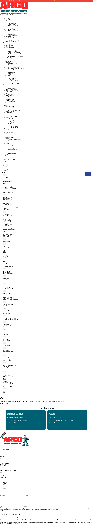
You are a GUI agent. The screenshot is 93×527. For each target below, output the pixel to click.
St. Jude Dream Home (13, 145)
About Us (5, 128)
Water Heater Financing (13, 142)
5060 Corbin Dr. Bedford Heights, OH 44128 (10, 468)
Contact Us (7, 156)
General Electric (8, 85)
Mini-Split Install (11, 24)
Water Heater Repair (12, 50)
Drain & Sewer (8, 75)
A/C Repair (7, 18)
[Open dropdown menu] (7, 164)
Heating (4, 26)
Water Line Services (9, 111)
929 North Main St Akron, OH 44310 (8, 470)
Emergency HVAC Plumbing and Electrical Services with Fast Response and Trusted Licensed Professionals (30, 0)
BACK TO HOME (4, 403)
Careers (7, 150)
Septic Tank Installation (13, 116)
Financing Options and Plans (14, 139)
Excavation (5, 105)
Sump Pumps (8, 62)
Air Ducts (10, 123)
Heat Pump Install (12, 39)
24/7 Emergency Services (10, 159)
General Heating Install (10, 29)
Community (8, 143)
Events (6, 136)
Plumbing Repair (9, 45)
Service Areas (6, 488)
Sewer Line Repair (12, 107)
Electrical (5, 84)
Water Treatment (9, 57)
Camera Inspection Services (14, 78)
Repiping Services (9, 61)
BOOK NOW (3, 14)
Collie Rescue (11, 148)
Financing (7, 138)
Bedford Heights (15, 413)
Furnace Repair (11, 33)
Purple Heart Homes (12, 149)
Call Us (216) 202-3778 (5, 447)
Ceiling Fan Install (9, 94)
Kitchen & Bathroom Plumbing (12, 67)
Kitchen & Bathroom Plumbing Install (16, 69)
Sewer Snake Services (15, 83)
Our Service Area (9, 131)
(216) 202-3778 (9, 14)
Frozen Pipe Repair (9, 47)
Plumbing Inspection (9, 46)
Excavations (5, 485)
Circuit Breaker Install (10, 98)
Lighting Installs (8, 93)
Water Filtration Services (13, 60)
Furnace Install (11, 34)
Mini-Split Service (9, 21)
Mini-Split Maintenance (13, 25)
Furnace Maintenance (12, 35)
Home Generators (9, 100)
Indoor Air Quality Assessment (14, 120)
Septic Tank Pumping (12, 113)
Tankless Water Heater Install (14, 55)
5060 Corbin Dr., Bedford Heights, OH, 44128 (21, 420)
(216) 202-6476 (13, 422)
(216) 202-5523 (55, 422)
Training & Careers (12, 153)
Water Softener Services (13, 58)
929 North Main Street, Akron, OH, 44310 (62, 420)
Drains (6, 71)
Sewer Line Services (9, 106)
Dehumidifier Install (12, 122)
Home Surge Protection (10, 96)
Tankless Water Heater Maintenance (16, 56)
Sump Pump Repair (12, 63)
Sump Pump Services (12, 66)
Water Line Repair (12, 73)
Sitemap (2, 475)
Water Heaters (8, 48)
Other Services (6, 117)
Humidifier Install (12, 121)
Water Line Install (12, 74)
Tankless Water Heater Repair (14, 53)
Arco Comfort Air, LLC (15, 417)
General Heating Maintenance (11, 30)
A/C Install (7, 19)
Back (4, 174)
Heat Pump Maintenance (13, 40)
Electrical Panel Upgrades (11, 89)
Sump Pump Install (12, 64)
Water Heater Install (12, 51)
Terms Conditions (15, 475)
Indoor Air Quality (9, 118)
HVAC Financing (12, 140)
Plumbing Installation (10, 44)
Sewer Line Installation (13, 109)
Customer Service (9, 158)
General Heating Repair (10, 28)
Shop (6, 134)
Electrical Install (11, 88)
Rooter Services (11, 77)
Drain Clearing (11, 72)
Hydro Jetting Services (16, 80)
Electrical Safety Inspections (11, 102)
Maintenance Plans (9, 137)
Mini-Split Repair (12, 23)
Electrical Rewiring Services (11, 90)
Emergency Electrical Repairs (11, 104)
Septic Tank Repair (12, 115)
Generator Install (11, 101)
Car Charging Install (9, 99)
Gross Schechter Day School (14, 147)
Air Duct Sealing (14, 127)
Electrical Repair (11, 86)
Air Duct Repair (14, 124)
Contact (4, 155)
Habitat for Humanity (12, 144)
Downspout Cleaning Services (17, 82)
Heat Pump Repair (12, 37)
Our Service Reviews (10, 132)
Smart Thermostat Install (10, 41)
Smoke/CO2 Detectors (10, 91)
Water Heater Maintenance (14, 52)
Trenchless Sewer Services (14, 110)
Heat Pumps (8, 36)
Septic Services (8, 112)
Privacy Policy (8, 475)
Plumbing (5, 42)
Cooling (4, 17)
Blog (6, 133)
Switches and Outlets (10, 95)
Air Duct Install (14, 126)
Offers (6, 154)
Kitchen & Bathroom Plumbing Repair (16, 68)
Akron (52, 413)
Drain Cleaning (11, 79)
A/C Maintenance (9, 20)
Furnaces (7, 31)
